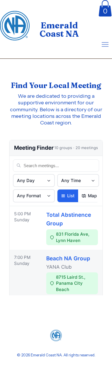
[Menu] (105, 44)
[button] (105, 8)
